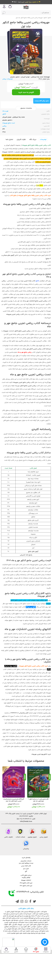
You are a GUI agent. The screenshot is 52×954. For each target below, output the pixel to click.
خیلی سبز (26, 869)
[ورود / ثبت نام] (4, 7)
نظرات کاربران (21, 139)
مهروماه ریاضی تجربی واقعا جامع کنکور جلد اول (29, 18)
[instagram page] (21, 901)
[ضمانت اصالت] (20, 832)
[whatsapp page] (26, 901)
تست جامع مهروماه (8, 123)
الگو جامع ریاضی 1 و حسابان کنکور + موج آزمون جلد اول (38, 800)
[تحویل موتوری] (32, 832)
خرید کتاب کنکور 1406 (26, 886)
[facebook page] (29, 901)
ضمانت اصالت (20, 837)
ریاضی (4, 126)
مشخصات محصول (26, 108)
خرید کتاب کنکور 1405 (26, 883)
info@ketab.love (26, 821)
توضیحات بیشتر (7, 79)
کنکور (49, 18)
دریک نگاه (32, 139)
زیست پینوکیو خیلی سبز (26, 863)
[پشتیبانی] (26, 843)
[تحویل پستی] (43, 832)
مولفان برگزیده (26, 877)
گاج (26, 871)
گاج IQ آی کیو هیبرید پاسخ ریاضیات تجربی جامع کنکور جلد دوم (13, 800)
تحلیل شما (9, 139)
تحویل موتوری (32, 837)
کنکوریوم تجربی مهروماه (39, 754)
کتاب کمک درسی (26, 866)
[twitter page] (34, 901)
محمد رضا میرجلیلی (37, 77)
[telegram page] (17, 901)
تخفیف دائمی (8, 837)
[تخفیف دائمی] (8, 832)
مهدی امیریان (25, 77)
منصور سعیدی (14, 77)
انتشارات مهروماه (26, 880)
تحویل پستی (44, 837)
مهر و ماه (5, 111)
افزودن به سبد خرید (26, 92)
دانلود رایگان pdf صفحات (41, 101)
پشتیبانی (26, 849)
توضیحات (43, 139)
